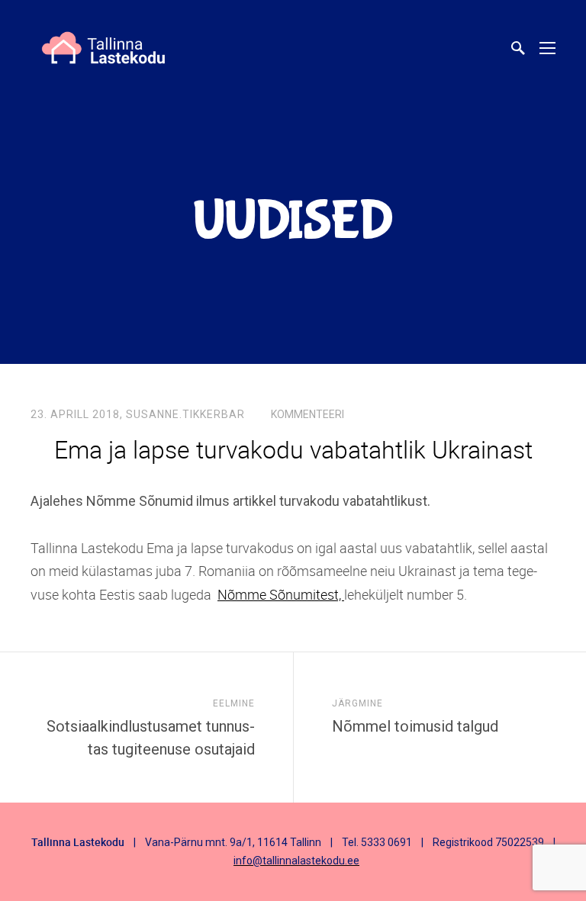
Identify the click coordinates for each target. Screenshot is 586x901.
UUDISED (293, 222)
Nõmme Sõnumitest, (280, 594)
